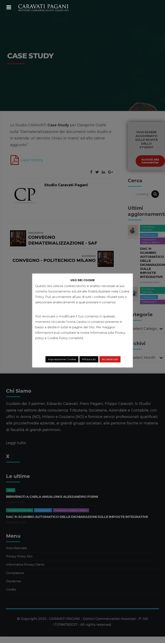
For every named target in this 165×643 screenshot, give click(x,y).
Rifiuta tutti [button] (89, 359)
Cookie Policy (57, 338)
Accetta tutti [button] (110, 359)
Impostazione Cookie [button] (62, 359)
